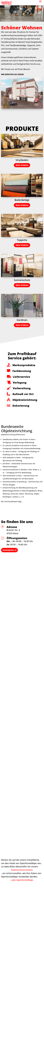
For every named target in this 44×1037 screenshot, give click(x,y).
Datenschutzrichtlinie (22, 869)
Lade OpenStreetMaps (22, 880)
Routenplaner (8, 550)
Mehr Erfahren (22, 165)
